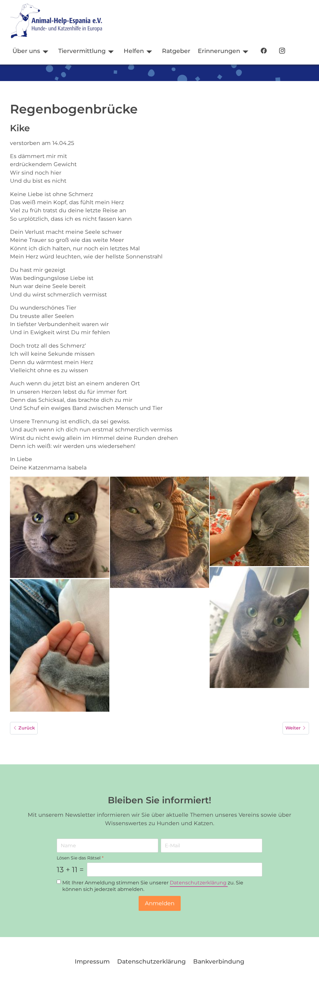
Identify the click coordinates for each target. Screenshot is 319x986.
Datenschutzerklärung (199, 883)
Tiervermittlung (82, 51)
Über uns (26, 51)
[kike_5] (59, 645)
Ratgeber (176, 51)
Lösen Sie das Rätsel (80, 858)
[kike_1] (59, 527)
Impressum (92, 961)
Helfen (134, 51)
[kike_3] (259, 521)
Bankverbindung (218, 961)
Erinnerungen (219, 51)
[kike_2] (159, 532)
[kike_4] (259, 627)
